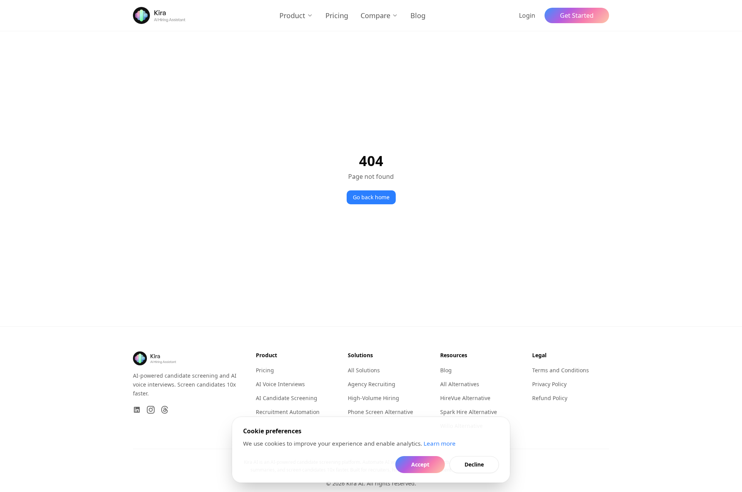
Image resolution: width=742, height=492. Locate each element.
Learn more (440, 443)
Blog (417, 15)
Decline (474, 464)
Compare (375, 15)
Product (292, 15)
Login (527, 15)
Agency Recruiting (371, 384)
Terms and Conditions (560, 370)
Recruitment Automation (288, 412)
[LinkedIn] (137, 410)
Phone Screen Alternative (380, 412)
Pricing (336, 15)
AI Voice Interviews (280, 384)
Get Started (577, 15)
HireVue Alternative (465, 398)
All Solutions (364, 370)
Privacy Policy (549, 384)
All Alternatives (459, 384)
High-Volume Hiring (373, 398)
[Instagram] (151, 410)
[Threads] (164, 410)
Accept (420, 464)
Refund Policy (549, 398)
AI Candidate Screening (286, 398)
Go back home (371, 197)
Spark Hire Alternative (468, 412)
